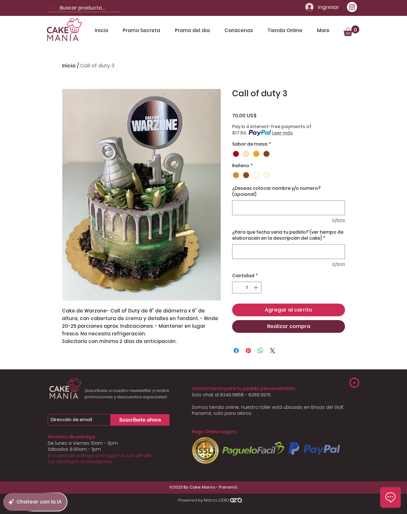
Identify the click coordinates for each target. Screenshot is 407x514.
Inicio (69, 65)
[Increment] (256, 287)
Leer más (282, 133)
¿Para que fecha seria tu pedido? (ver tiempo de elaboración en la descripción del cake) (287, 235)
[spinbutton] (246, 287)
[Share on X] (272, 350)
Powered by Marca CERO (203, 500)
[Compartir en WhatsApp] (260, 350)
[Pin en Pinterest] (248, 350)
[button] (351, 30)
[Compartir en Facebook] (236, 350)
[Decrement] (237, 287)
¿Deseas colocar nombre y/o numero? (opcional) (276, 191)
